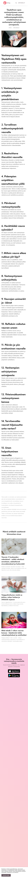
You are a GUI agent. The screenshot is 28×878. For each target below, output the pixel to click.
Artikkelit (21, 2)
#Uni (10, 27)
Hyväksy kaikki (6, 875)
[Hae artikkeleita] (16, 3)
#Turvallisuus (16, 27)
